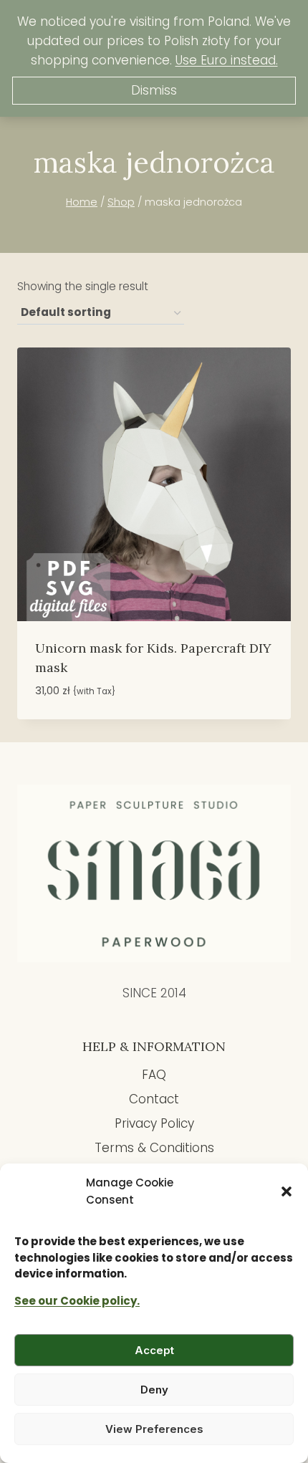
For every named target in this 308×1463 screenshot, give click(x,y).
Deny (154, 1389)
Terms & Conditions (154, 1147)
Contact (154, 1099)
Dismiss (154, 90)
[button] (286, 1191)
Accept (154, 1350)
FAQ (154, 1074)
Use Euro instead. (226, 60)
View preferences (154, 1429)
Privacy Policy (154, 1123)
